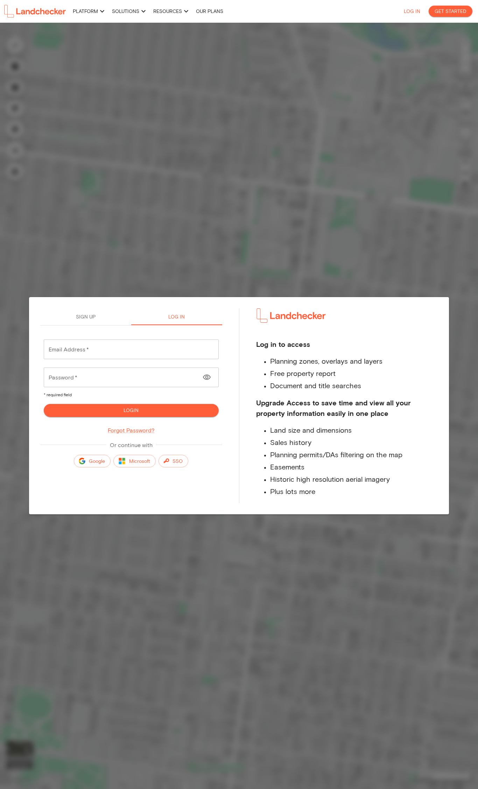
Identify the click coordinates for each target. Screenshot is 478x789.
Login (131, 410)
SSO (178, 461)
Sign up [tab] (86, 317)
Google (97, 461)
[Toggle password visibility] (207, 377)
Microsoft (139, 461)
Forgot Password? (131, 430)
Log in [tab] (176, 317)
